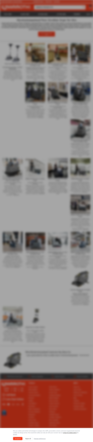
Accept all (18, 438)
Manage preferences (40, 438)
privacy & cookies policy (70, 432)
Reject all (28, 438)
